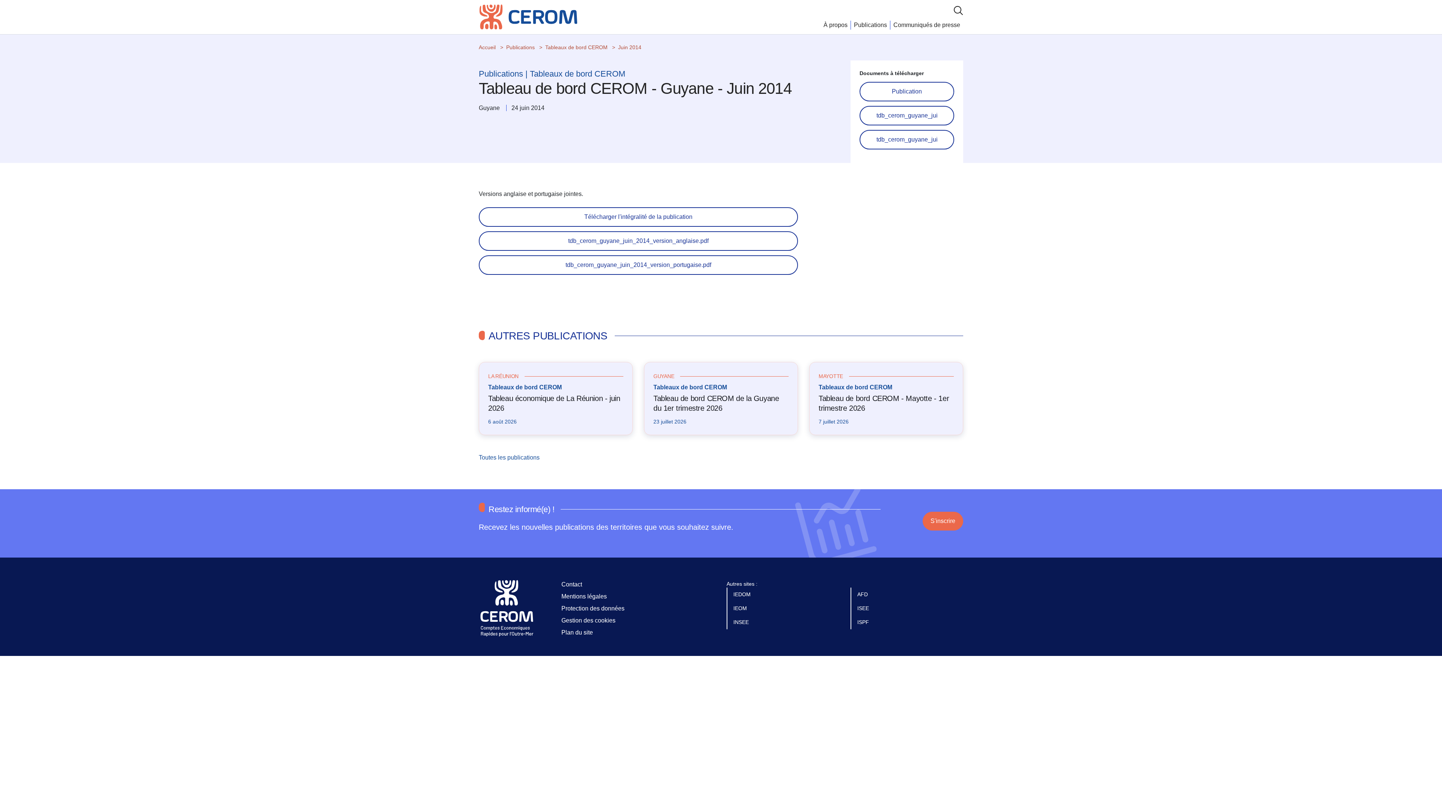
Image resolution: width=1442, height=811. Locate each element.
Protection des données (592, 608)
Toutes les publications (510, 457)
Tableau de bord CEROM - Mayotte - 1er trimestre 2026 (884, 403)
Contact (571, 584)
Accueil (487, 47)
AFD (863, 594)
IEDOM (742, 594)
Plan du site (577, 632)
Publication (907, 91)
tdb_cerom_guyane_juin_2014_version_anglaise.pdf (638, 241)
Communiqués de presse (926, 25)
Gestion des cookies (588, 620)
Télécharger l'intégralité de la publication (638, 217)
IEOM (740, 608)
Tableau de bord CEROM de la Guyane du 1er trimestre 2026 (716, 403)
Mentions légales (584, 596)
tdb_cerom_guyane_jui (907, 115)
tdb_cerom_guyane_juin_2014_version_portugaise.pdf (638, 265)
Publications (870, 25)
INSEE (741, 622)
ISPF (863, 622)
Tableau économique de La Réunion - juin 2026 (554, 403)
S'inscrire (943, 521)
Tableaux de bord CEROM (576, 47)
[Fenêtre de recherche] (958, 10)
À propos (836, 25)
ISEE (863, 608)
